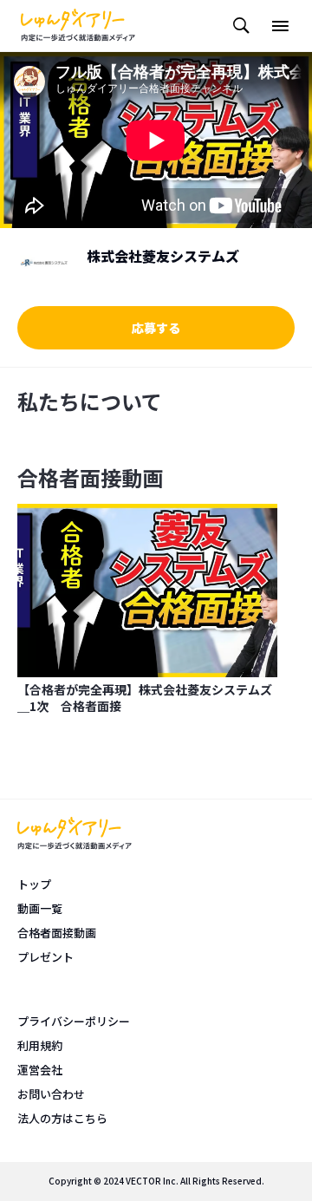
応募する (156, 327)
